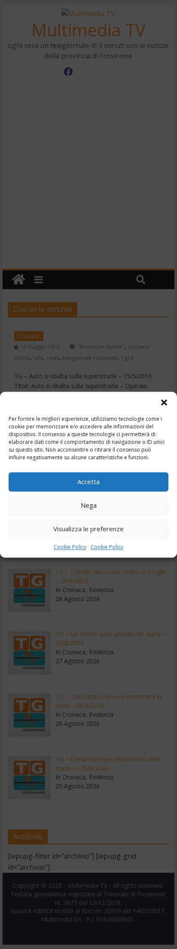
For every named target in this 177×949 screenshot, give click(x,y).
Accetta (88, 481)
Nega (89, 505)
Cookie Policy (70, 547)
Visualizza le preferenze (88, 528)
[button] (164, 402)
